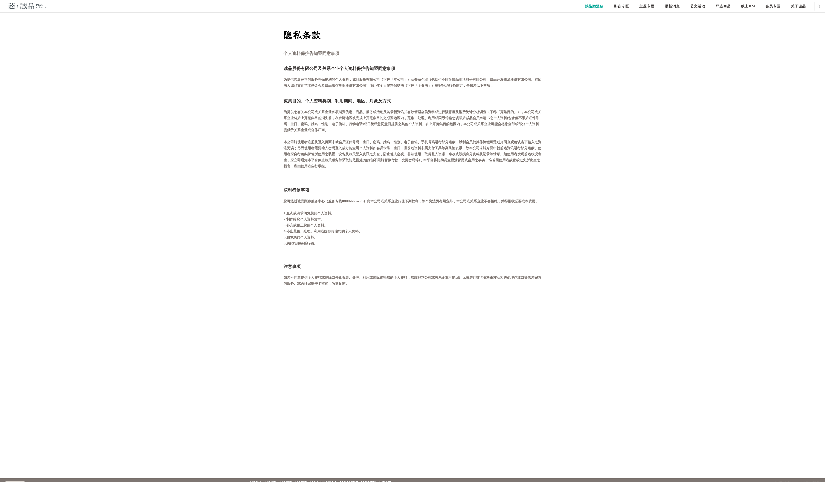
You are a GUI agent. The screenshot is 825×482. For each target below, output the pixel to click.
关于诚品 (798, 6)
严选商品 (723, 6)
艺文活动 (697, 6)
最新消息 (672, 6)
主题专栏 (646, 6)
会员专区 (773, 6)
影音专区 (621, 6)
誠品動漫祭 (594, 6)
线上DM (748, 6)
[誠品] (28, 6)
